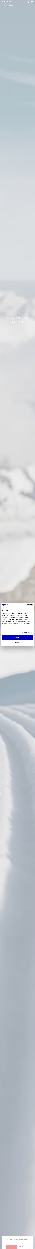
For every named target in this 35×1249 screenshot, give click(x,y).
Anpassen (16, 642)
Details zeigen (26, 632)
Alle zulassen (17, 637)
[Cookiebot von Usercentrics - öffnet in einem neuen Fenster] (26, 605)
